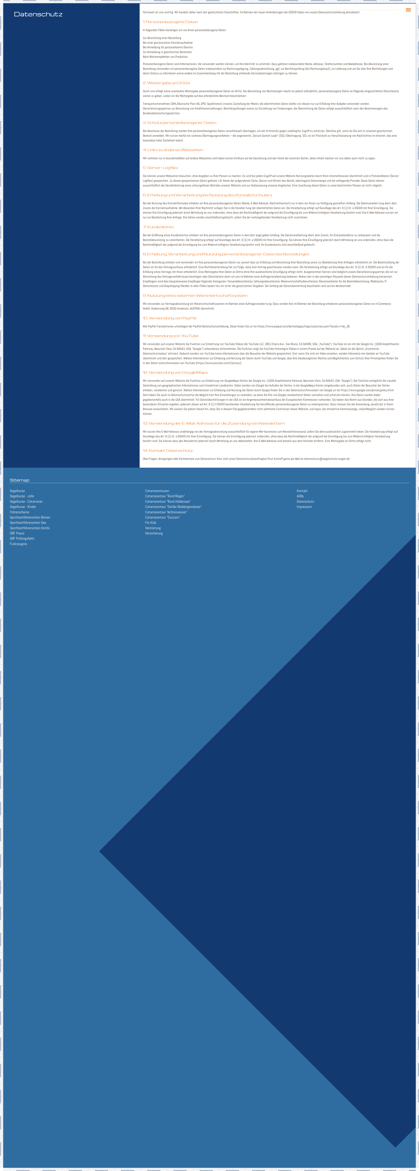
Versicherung (154, 533)
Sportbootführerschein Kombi (30, 528)
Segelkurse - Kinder (23, 506)
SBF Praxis (17, 533)
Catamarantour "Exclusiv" (162, 517)
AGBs (300, 496)
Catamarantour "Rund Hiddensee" (168, 501)
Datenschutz (305, 501)
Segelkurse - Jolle (22, 496)
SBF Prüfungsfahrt (22, 538)
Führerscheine (19, 512)
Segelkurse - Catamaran (26, 501)
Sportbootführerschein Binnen (30, 517)
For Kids (150, 522)
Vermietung (153, 528)
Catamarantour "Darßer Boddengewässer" (173, 506)
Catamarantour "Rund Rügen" (165, 496)
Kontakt (302, 491)
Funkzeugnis (18, 544)
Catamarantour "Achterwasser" (166, 512)
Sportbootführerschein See (28, 522)
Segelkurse (17, 491)
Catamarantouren (157, 491)
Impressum (304, 506)
